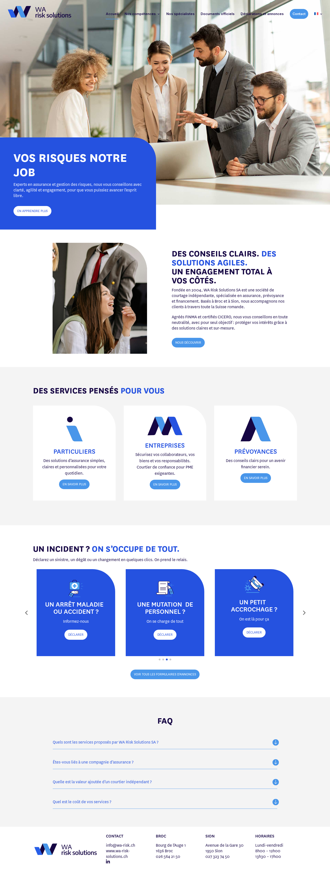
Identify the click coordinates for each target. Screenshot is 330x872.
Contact (299, 14)
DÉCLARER (76, 635)
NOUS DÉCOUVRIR (188, 343)
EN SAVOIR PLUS (74, 484)
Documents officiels (218, 14)
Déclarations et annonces (262, 14)
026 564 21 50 (168, 856)
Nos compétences (140, 14)
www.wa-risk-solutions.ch (118, 853)
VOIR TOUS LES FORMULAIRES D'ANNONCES (165, 674)
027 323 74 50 (217, 856)
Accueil (112, 14)
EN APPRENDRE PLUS (32, 211)
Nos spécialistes (180, 14)
